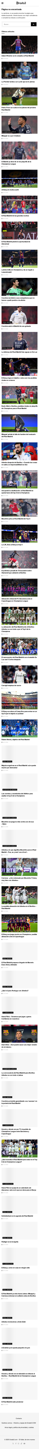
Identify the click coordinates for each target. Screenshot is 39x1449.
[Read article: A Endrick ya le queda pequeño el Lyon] (20, 1337)
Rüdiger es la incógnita (10, 1242)
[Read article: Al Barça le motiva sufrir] (20, 179)
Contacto (19, 1418)
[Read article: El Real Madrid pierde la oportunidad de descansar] (20, 231)
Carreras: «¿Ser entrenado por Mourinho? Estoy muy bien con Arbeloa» (19, 879)
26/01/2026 (5, 1192)
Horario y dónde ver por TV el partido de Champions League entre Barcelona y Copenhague (16, 1131)
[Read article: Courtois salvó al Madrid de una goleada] (20, 315)
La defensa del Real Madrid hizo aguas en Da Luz (19, 352)
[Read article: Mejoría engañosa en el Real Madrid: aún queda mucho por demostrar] (20, 754)
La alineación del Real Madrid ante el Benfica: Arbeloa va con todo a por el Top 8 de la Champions (18, 629)
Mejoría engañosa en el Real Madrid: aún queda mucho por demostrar (19, 766)
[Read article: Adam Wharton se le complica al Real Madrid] (20, 45)
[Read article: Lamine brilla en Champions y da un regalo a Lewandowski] (20, 259)
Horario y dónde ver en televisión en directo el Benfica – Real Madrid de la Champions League (19, 1374)
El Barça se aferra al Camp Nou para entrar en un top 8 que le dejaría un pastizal (19, 712)
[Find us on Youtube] (24, 1444)
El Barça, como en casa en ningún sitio (16, 1268)
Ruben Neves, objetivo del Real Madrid (16, 739)
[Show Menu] (2, 3)
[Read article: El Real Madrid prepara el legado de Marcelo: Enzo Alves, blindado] (20, 951)
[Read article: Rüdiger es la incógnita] (20, 1231)
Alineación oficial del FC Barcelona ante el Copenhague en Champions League (17, 600)
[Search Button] (33, 24)
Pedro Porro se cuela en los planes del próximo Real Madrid (19, 108)
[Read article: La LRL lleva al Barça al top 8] (20, 534)
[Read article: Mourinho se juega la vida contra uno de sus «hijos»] (20, 811)
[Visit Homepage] (21, 3)
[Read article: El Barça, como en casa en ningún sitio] (20, 1257)
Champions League (9, 132)
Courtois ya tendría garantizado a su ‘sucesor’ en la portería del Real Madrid (19, 1102)
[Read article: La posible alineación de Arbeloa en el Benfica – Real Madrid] (20, 895)
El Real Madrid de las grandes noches (15, 216)
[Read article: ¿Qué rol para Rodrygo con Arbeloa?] (20, 980)
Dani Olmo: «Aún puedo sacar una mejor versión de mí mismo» (19, 1046)
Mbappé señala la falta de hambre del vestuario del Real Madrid (19, 435)
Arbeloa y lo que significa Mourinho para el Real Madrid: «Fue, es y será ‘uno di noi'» (19, 851)
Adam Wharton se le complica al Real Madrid (18, 56)
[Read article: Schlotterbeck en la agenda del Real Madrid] (20, 1205)
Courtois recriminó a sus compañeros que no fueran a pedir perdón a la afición (18, 299)
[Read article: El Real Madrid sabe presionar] (20, 1391)
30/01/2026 (5, 112)
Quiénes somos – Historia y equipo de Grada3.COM (19, 1423)
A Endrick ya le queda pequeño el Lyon (16, 1348)
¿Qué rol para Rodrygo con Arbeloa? (15, 990)
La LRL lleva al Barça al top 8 (12, 544)
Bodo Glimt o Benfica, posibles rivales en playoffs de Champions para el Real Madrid (20, 407)
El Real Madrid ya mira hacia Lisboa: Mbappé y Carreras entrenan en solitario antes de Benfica (19, 1294)
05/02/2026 (5, 58)
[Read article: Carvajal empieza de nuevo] (20, 674)
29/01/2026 (5, 192)
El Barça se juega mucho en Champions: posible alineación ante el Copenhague (19, 935)
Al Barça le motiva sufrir (10, 190)
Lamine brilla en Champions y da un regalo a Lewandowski (18, 271)
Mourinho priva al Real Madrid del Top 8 (16, 519)
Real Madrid (7, 52)
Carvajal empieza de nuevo (11, 685)
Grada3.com (13, 1439)
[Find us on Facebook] (15, 1444)
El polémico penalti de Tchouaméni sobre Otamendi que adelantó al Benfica (17, 571)
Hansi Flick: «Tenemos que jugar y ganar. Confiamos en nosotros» (16, 1017)
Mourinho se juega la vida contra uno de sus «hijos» (18, 823)
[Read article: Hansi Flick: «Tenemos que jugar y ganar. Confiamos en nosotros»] (20, 1005)
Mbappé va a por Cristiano (11, 136)
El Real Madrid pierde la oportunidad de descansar (16, 242)
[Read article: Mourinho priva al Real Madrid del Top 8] (20, 508)
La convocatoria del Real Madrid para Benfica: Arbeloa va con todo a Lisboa (18, 1074)
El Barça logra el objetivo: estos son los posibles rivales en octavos (19, 379)
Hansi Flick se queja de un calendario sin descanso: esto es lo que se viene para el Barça (19, 1189)
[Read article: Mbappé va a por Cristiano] (20, 125)
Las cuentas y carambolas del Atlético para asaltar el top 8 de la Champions (17, 794)
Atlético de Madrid (10, 789)
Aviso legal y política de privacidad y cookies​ (19, 1427)
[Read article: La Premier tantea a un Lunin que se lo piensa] (20, 71)
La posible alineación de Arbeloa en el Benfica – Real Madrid (19, 907)
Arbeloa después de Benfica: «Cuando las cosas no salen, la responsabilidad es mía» (19, 463)
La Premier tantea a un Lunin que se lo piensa (18, 82)
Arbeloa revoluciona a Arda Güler (14, 1322)
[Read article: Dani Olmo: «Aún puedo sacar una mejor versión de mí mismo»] (20, 1034)
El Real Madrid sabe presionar (12, 1402)
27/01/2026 (5, 855)
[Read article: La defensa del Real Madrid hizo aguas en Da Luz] (20, 341)
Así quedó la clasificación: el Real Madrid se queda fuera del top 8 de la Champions (17, 491)
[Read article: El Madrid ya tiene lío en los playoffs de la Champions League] (20, 151)
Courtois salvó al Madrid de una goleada (16, 326)
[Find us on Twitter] (13, 1444)
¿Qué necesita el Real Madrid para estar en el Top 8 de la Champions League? (19, 1160)
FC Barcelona (8, 186)
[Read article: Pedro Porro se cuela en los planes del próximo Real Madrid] (20, 96)
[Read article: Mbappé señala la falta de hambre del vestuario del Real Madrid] (20, 423)
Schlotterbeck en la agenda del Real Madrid (17, 1216)
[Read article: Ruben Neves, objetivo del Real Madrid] (20, 728)
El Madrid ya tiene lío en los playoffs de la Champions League (16, 162)
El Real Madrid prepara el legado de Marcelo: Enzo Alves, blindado (18, 963)
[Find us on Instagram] (18, 1444)
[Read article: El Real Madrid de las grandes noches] (20, 205)
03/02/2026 (5, 84)
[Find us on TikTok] (21, 1444)
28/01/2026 (5, 467)
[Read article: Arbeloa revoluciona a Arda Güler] (20, 1311)
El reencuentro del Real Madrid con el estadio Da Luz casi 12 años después (19, 658)
